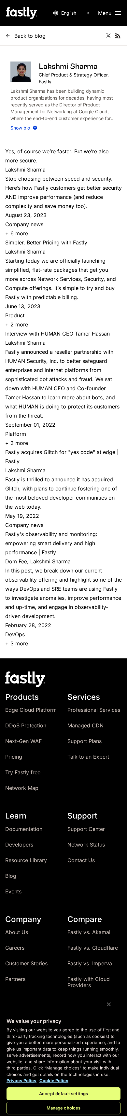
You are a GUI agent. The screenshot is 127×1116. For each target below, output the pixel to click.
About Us (16, 932)
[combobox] (72, 13)
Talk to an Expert (88, 756)
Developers (19, 844)
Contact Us (81, 860)
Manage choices (64, 1107)
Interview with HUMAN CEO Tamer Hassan (57, 333)
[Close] (109, 1004)
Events (13, 891)
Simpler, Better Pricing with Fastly (46, 242)
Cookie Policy (53, 1080)
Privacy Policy (21, 1080)
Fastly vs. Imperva (89, 963)
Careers (14, 947)
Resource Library (26, 860)
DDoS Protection (25, 725)
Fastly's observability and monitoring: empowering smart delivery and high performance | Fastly (51, 543)
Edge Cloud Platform (31, 710)
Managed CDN (85, 725)
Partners (15, 979)
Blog (10, 876)
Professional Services (93, 710)
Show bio (20, 128)
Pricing (13, 756)
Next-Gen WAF (23, 741)
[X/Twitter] (108, 36)
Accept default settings (63, 1093)
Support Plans (84, 741)
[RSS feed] (118, 36)
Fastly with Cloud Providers (88, 982)
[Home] (21, 13)
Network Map (21, 788)
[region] (63, 1054)
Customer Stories (26, 963)
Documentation (23, 829)
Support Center (86, 829)
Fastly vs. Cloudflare (92, 947)
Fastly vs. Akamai (88, 932)
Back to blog (30, 36)
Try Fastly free (22, 772)
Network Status (86, 844)
